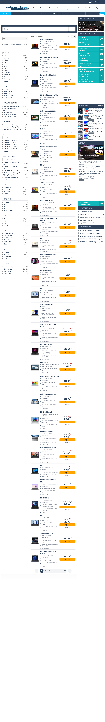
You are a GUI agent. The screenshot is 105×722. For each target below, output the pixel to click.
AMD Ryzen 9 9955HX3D (92, 214)
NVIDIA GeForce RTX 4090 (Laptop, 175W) (92, 239)
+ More (5, 82)
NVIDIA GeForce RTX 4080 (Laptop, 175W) (92, 242)
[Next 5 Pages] (61, 571)
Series (58, 8)
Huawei (90, 13)
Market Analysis (67, 8)
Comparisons (89, 8)
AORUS (53, 13)
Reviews (42, 8)
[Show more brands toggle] (102, 13)
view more (100, 105)
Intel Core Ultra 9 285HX (92, 211)
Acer (16, 13)
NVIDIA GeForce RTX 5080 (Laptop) (90, 233)
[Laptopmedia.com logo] (18, 8)
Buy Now (67, 47)
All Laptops (5, 13)
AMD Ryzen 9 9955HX (92, 220)
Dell (62, 13)
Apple (34, 13)
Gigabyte (71, 13)
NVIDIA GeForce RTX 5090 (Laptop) (90, 230)
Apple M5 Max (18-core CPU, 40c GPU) (92, 217)
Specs (51, 8)
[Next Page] (70, 571)
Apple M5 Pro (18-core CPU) (92, 223)
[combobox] (39, 29)
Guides (79, 8)
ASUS (25, 13)
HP (81, 13)
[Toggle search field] (97, 8)
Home (34, 8)
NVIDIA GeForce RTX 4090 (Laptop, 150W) (92, 236)
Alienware (43, 13)
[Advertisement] (39, 20)
